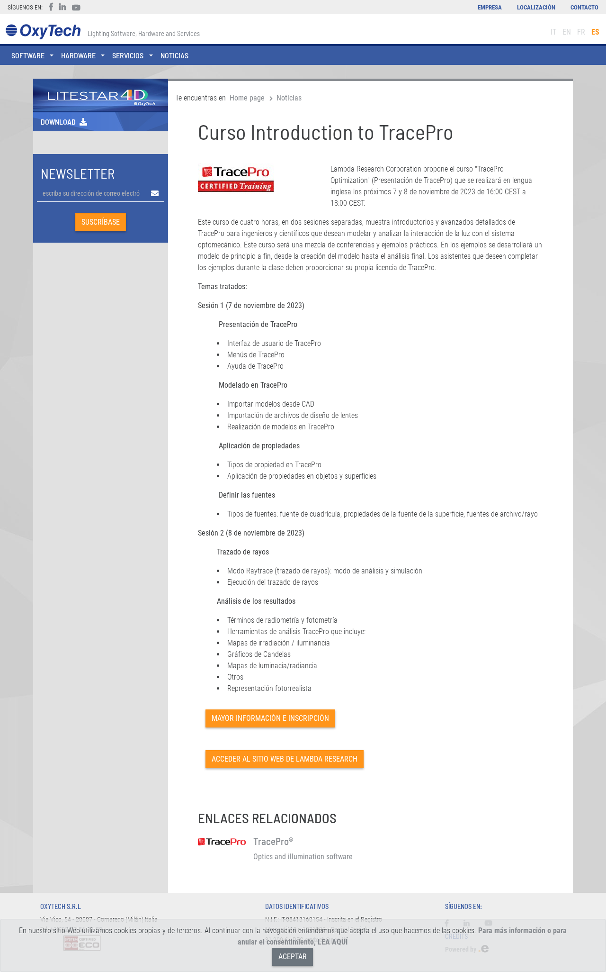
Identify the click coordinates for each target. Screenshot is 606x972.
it (553, 31)
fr (581, 31)
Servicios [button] (127, 55)
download (58, 121)
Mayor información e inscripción (270, 718)
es (595, 31)
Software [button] (28, 55)
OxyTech (43, 32)
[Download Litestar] (100, 94)
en (566, 31)
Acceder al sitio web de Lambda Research (284, 758)
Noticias (174, 55)
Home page (247, 97)
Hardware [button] (78, 55)
